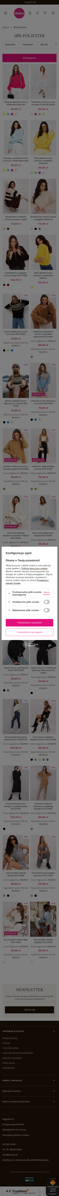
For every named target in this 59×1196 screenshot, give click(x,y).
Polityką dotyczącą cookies (34, 568)
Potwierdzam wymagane (29, 632)
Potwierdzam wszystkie (29, 622)
